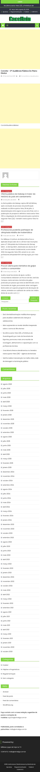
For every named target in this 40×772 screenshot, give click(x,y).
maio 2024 (7, 502)
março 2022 (7, 599)
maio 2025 (6, 450)
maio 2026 (6, 397)
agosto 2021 (7, 612)
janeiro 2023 (7, 573)
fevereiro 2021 (8, 638)
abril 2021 (6, 630)
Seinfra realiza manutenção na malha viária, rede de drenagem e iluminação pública (20, 359)
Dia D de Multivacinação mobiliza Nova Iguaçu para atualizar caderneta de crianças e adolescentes (19, 317)
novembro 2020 (8, 647)
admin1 (21, 235)
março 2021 (7, 634)
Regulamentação (16, 12)
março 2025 (7, 459)
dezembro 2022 (8, 577)
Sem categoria (6, 191)
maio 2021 (6, 625)
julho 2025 (6, 441)
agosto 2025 (7, 437)
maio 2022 (6, 590)
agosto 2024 (7, 489)
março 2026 (7, 406)
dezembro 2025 (8, 419)
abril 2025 (6, 454)
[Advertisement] (20, 49)
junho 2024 (7, 498)
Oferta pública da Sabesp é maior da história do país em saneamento (18, 195)
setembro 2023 (8, 538)
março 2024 (7, 511)
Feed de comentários (10, 701)
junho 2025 (7, 446)
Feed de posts (8, 696)
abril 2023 (6, 559)
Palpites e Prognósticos (11, 669)
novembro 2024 (8, 476)
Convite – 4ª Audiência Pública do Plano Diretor (6, 298)
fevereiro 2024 (8, 516)
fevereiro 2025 (8, 463)
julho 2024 (6, 494)
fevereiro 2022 (8, 603)
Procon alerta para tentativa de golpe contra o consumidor (18, 267)
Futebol (26, 12)
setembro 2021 (8, 608)
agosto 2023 (7, 542)
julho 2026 (6, 389)
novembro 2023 (8, 529)
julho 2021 (6, 616)
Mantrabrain (31, 764)
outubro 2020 (8, 652)
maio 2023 (6, 555)
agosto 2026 (7, 384)
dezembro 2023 (8, 524)
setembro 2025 (8, 432)
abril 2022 (6, 595)
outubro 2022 (7, 586)
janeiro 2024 (7, 520)
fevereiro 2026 (8, 410)
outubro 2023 (7, 533)
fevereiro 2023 (8, 568)
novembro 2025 (8, 424)
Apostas (5, 12)
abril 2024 (6, 507)
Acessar (6, 692)
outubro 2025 (7, 428)
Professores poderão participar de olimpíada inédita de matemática (17, 231)
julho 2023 (6, 546)
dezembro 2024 (8, 472)
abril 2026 (6, 402)
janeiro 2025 (7, 467)
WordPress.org (8, 705)
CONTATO (34, 12)
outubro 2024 (8, 481)
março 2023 (7, 564)
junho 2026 (7, 393)
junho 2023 (7, 551)
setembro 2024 (8, 485)
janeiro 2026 (7, 415)
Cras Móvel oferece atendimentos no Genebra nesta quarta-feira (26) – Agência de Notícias (20, 352)
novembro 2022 (8, 581)
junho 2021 (6, 621)
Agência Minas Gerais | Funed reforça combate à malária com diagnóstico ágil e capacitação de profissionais (35, 298)
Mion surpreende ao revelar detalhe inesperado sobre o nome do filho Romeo (20, 327)
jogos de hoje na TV (14, 747)
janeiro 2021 (7, 643)
